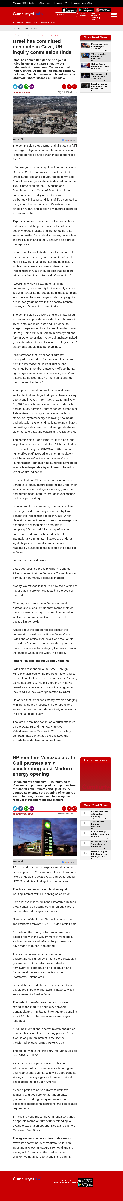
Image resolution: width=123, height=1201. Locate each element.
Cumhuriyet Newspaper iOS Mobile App (69, 10)
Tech (26, 28)
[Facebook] (104, 28)
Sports (54, 22)
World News (23, 35)
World (36, 22)
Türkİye (19, 22)
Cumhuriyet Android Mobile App (86, 10)
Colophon (65, 1180)
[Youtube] (109, 33)
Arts (20, 28)
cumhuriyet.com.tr (23, 92)
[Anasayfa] (28, 1179)
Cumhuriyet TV (60, 3)
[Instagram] (104, 33)
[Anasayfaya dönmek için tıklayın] (28, 14)
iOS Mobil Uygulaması (85, 1180)
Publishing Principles (66, 1182)
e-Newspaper (44, 3)
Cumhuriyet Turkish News (82, 3)
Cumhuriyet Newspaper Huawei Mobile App (103, 10)
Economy (45, 22)
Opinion (28, 22)
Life (14, 28)
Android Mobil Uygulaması (85, 1185)
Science (33, 28)
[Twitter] (109, 28)
